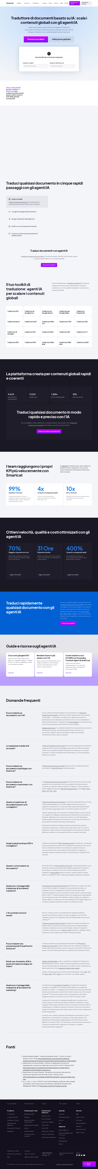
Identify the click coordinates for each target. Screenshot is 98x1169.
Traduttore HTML (65, 322)
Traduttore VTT (82, 332)
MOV (58, 974)
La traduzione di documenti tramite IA (55, 886)
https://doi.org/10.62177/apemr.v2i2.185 (53, 1086)
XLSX (44, 791)
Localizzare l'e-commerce (49, 1137)
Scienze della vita (63, 1130)
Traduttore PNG (47, 332)
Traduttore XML (82, 322)
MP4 (46, 974)
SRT (85, 972)
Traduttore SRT (64, 332)
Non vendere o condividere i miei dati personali (64, 1164)
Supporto (78, 1126)
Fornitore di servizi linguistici (29, 1135)
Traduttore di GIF (82, 342)
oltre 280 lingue (56, 768)
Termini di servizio (30, 1154)
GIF (51, 791)
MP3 (50, 974)
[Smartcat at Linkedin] (79, 1155)
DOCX (88, 789)
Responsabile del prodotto (31, 1125)
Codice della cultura (64, 1117)
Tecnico (61, 1144)
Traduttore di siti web (13, 1120)
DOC (87, 611)
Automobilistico (63, 1141)
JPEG (65, 614)
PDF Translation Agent (66, 843)
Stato (8, 1157)
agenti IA (64, 466)
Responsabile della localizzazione (29, 1121)
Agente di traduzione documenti (18, 202)
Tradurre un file (46, 1116)
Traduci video (45, 1125)
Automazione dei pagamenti (11, 1124)
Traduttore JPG (30, 332)
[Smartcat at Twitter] (81, 1155)
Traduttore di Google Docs (29, 312)
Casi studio (79, 1120)
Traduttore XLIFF (31, 322)
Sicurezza (27, 1151)
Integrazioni (10, 1131)
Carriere (61, 1120)
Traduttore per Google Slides (64, 312)
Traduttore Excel (13, 322)
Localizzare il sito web (48, 1131)
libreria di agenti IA (74, 283)
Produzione (62, 1138)
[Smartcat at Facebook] (77, 1155)
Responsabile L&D (29, 1114)
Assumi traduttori (46, 1119)
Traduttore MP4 (30, 342)
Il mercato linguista (12, 1117)
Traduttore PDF (13, 311)
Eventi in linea (80, 1117)
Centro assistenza (81, 1123)
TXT (47, 791)
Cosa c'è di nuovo (81, 1129)
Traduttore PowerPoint (80, 312)
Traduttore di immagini (12, 333)
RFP (60, 1123)
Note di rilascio (80, 1132)
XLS (61, 614)
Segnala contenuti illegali (31, 1157)
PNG (83, 789)
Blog (77, 1114)
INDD (69, 614)
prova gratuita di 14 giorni (63, 866)
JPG (55, 791)
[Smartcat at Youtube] (84, 1155)
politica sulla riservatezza (14, 1154)
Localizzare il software (48, 1122)
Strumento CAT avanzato (13, 1128)
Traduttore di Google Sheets (47, 312)
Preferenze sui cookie (13, 1151)
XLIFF (75, 614)
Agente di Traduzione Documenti (72, 605)
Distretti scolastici (29, 1131)
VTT (89, 972)
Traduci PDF (45, 1128)
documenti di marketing (61, 985)
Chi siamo (61, 1114)
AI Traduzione (11, 1114)
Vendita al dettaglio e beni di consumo (66, 1133)
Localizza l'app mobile (48, 1134)
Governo (26, 1128)
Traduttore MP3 (13, 342)
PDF (83, 611)
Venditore (27, 1117)
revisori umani (66, 930)
